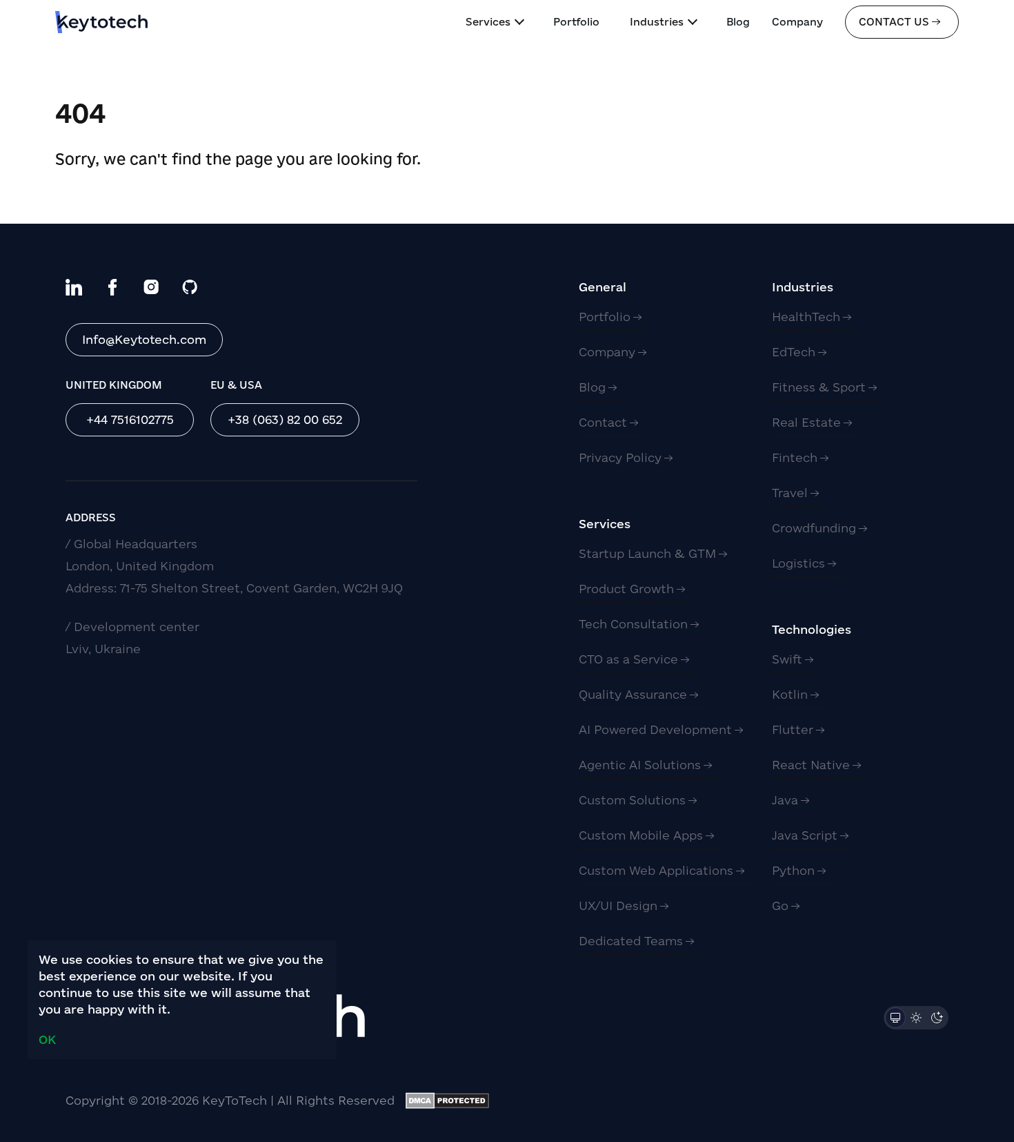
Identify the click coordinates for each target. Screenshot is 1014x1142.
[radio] (895, 1017)
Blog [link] (738, 22)
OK (47, 1039)
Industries (657, 22)
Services (488, 22)
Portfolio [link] (576, 22)
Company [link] (797, 22)
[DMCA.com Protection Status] (447, 1100)
